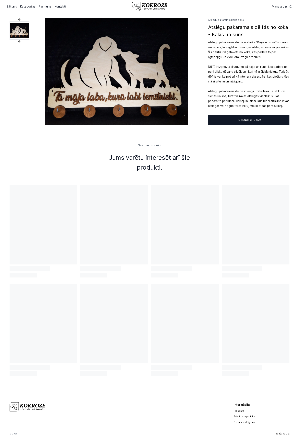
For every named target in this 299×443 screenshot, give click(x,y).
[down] (19, 41)
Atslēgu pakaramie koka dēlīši (226, 19)
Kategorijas (27, 6)
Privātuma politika (244, 416)
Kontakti (60, 6)
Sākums (12, 6)
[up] (19, 19)
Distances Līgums (244, 422)
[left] (45, 71)
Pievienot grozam (249, 119)
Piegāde (239, 410)
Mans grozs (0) (282, 6)
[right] (187, 71)
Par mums (45, 6)
